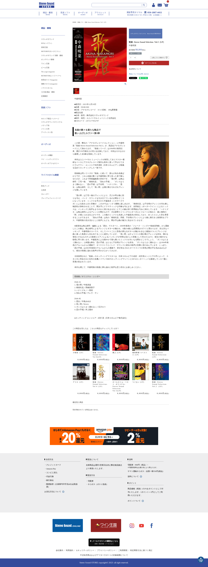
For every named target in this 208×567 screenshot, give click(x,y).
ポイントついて (134, 501)
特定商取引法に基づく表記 (141, 550)
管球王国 (44, 47)
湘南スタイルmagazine (49, 84)
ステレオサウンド (47, 39)
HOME (74, 22)
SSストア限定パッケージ (50, 119)
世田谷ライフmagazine (49, 80)
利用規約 (69, 550)
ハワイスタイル (47, 88)
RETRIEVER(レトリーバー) (51, 76)
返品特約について (135, 69)
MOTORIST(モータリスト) (50, 51)
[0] (166, 5)
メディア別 (45, 125)
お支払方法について (52, 492)
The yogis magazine (48, 72)
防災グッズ (45, 186)
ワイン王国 (45, 63)
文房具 (43, 190)
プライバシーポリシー (106, 550)
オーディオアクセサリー (50, 163)
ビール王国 (45, 67)
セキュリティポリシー (85, 550)
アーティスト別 (47, 132)
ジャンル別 (45, 129)
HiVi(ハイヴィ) (46, 43)
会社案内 (59, 550)
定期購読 (44, 96)
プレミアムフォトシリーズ (51, 198)
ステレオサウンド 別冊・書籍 (52, 55)
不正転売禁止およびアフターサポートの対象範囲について (104, 555)
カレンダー (45, 194)
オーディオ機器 (47, 155)
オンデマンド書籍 (47, 59)
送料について (133, 476)
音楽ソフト (81, 22)
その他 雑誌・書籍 (48, 92)
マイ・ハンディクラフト (50, 159)
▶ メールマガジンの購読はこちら (104, 542)
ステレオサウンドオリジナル (51, 122)
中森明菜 (132, 45)
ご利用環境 (122, 550)
